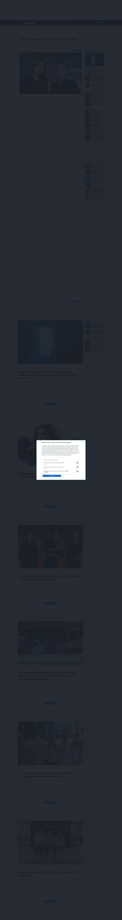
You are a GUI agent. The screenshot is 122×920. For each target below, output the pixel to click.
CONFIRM (51, 475)
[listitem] (61, 460)
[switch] (76, 463)
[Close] (83, 442)
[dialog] (61, 460)
